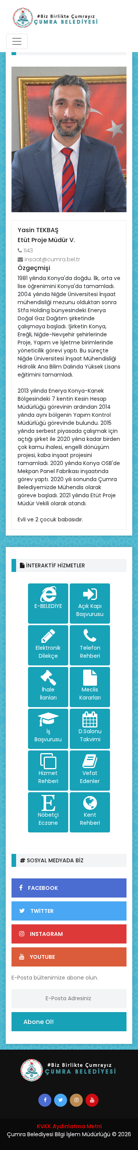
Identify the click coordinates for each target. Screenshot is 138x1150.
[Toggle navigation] (17, 41)
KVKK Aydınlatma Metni (69, 1126)
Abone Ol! (38, 1021)
